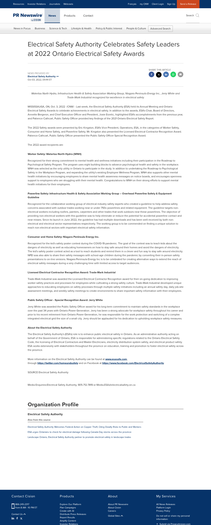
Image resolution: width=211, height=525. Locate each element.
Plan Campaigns (68, 507)
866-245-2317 (22, 504)
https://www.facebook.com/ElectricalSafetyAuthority (133, 363)
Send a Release (188, 4)
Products (69, 15)
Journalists (54, 4)
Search (190, 15)
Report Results (67, 517)
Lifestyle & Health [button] (81, 28)
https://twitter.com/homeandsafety (57, 363)
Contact (88, 15)
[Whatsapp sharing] (173, 75)
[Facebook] (17, 518)
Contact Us (17, 514)
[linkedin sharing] (166, 75)
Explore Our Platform (70, 504)
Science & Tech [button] (58, 28)
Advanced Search (160, 28)
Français (132, 4)
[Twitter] (21, 518)
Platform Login (163, 507)
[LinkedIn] (13, 518)
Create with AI (67, 511)
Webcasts (68, 4)
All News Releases (165, 504)
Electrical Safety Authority (45, 414)
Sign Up (171, 4)
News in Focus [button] (22, 28)
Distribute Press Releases (73, 514)
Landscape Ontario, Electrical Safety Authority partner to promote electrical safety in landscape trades (79, 437)
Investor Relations (37, 4)
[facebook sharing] (151, 75)
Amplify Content (68, 521)
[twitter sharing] (159, 75)
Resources (18, 4)
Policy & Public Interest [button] (109, 28)
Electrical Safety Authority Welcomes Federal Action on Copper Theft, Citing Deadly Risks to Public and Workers (84, 427)
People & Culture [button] (136, 28)
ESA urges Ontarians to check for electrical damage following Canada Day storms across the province (79, 432)
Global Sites (114, 516)
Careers (112, 511)
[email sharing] (180, 75)
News (52, 15)
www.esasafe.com (116, 359)
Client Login (158, 4)
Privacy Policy (163, 511)
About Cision (114, 507)
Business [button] (40, 28)
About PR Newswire (118, 504)
